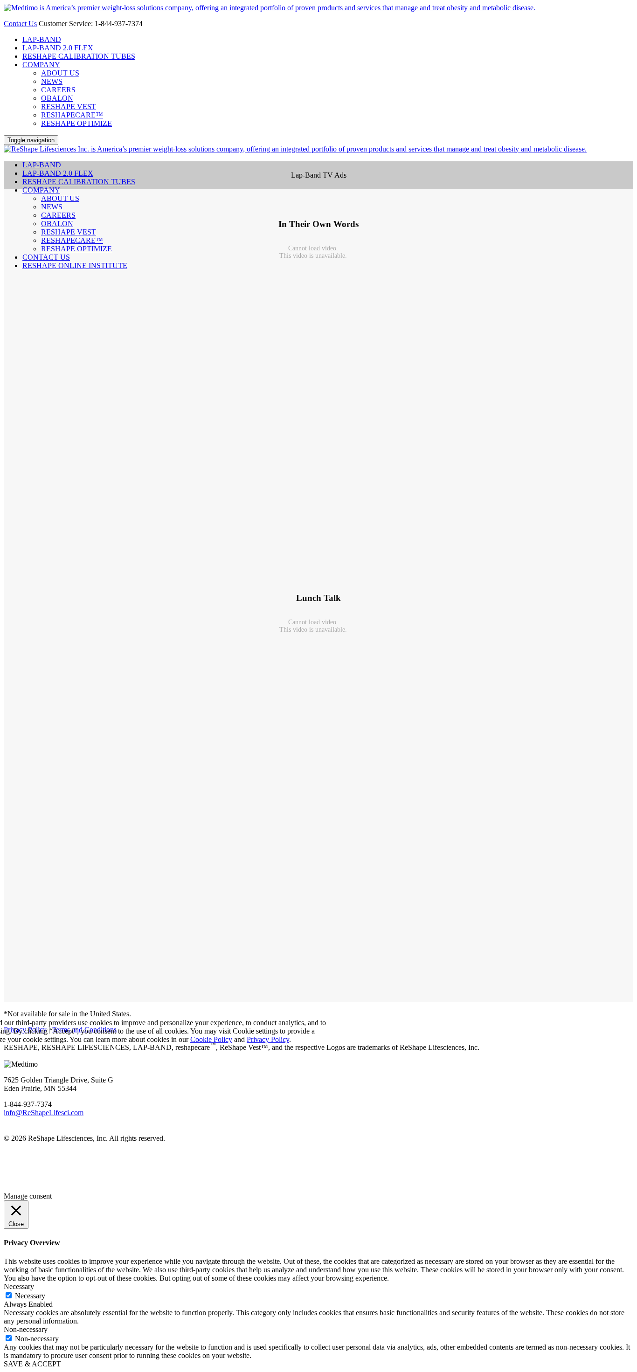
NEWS (51, 81)
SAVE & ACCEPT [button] (32, 1364)
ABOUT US (60, 73)
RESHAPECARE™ (72, 115)
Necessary (30, 1296)
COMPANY (41, 65)
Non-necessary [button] (26, 1329)
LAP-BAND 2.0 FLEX (57, 48)
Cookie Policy (211, 1039)
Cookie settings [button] (255, 1031)
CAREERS (58, 90)
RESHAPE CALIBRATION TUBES (78, 56)
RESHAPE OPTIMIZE (76, 123)
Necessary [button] (19, 1286)
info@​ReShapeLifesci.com (43, 1113)
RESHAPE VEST (68, 106)
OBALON (57, 98)
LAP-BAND (41, 39)
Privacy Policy (268, 1039)
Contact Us (20, 24)
